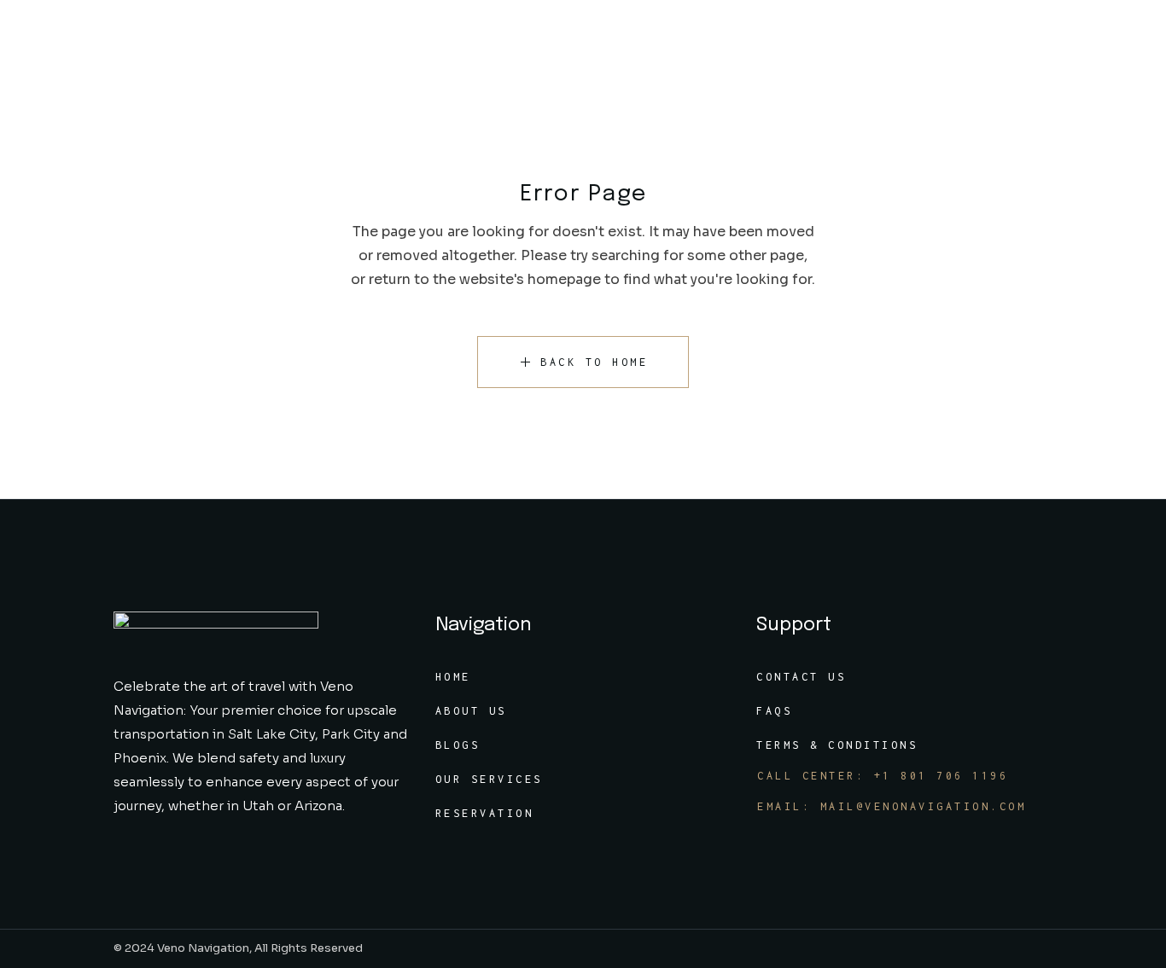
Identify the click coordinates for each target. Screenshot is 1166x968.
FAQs (774, 710)
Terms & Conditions (837, 745)
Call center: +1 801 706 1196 (882, 775)
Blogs (458, 745)
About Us (471, 710)
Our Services (489, 779)
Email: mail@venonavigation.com (891, 806)
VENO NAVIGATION (107, 42)
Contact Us (801, 676)
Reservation (484, 813)
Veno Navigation (203, 948)
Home (453, 676)
